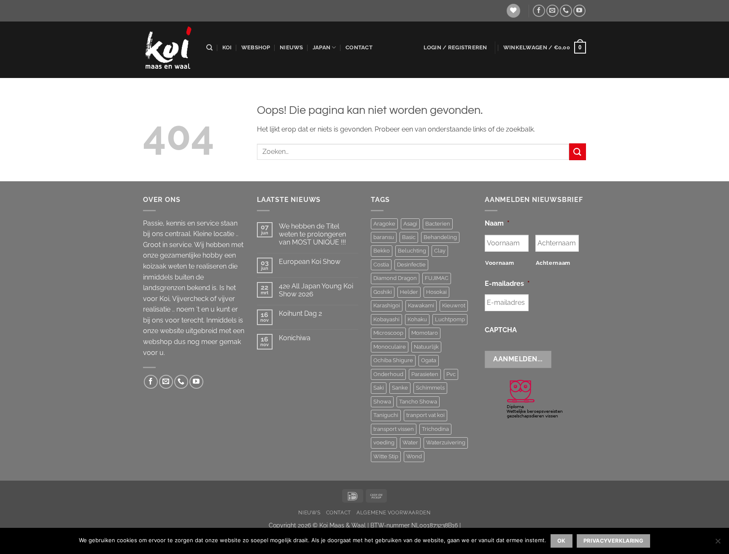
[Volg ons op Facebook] (539, 11)
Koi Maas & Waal (342, 525)
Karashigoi (386, 305)
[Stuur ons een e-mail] (552, 11)
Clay (440, 250)
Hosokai (436, 292)
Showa (382, 401)
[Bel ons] (566, 11)
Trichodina (435, 429)
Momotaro (424, 333)
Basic (409, 237)
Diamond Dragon (395, 278)
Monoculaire (389, 347)
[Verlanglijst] (513, 11)
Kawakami (421, 305)
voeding (383, 442)
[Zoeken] (209, 48)
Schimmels (430, 388)
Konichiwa (294, 338)
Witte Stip (385, 456)
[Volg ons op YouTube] (579, 11)
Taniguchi (385, 415)
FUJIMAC (436, 278)
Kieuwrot (453, 305)
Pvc (451, 374)
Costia (381, 264)
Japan (321, 47)
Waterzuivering (445, 442)
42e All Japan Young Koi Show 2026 (316, 290)
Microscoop (388, 333)
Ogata (428, 360)
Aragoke (384, 224)
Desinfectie (411, 264)
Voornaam (499, 263)
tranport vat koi (425, 415)
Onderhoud (388, 374)
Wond (414, 456)
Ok (561, 541)
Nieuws (291, 47)
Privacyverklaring (613, 541)
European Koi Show (309, 262)
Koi (227, 47)
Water (410, 442)
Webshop (255, 47)
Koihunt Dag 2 (300, 313)
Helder (409, 292)
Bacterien (437, 224)
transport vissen (393, 429)
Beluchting (412, 250)
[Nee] (718, 543)
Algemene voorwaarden (393, 512)
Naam (497, 223)
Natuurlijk (426, 347)
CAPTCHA (501, 330)
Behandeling (440, 237)
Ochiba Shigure (393, 360)
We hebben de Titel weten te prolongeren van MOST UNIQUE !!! (312, 234)
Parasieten (424, 374)
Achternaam (553, 263)
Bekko (381, 250)
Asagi (410, 224)
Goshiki (382, 292)
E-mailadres (507, 284)
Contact (359, 47)
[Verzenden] (577, 151)
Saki (378, 388)
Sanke (400, 388)
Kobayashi (386, 319)
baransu (383, 237)
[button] (455, 47)
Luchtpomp (450, 319)
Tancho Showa (418, 401)
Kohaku (417, 319)
